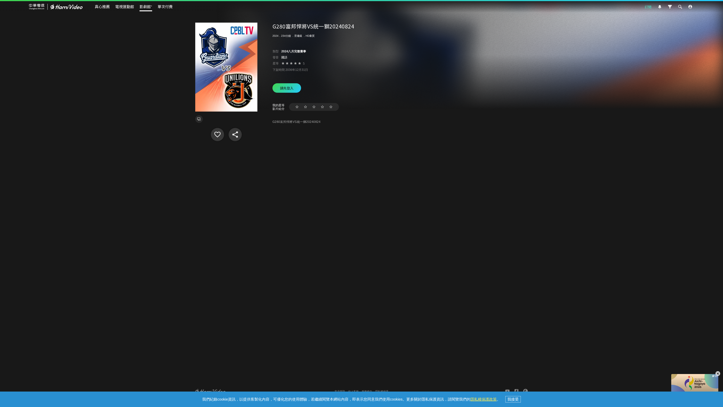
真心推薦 (102, 6)
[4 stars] (322, 107)
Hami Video (56, 6)
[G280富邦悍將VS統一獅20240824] (217, 134)
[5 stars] (331, 107)
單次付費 (165, 6)
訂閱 (648, 6)
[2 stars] (305, 107)
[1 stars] (297, 107)
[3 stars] (314, 107)
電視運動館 (124, 6)
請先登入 (287, 88)
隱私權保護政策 (483, 399)
